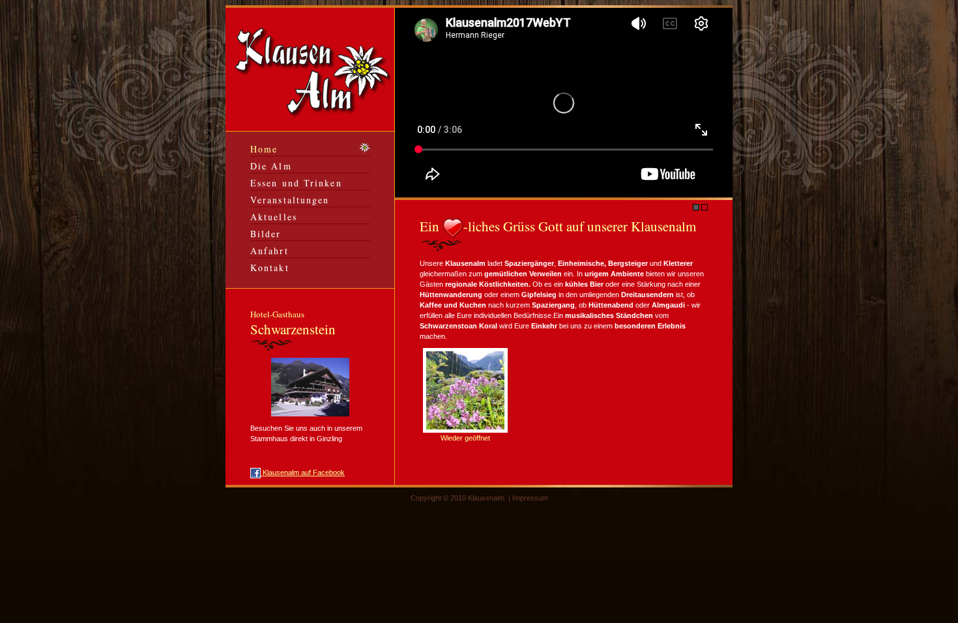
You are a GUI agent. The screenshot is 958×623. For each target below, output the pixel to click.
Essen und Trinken (296, 183)
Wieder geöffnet (465, 438)
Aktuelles (273, 216)
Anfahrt (269, 250)
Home (264, 149)
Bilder (266, 233)
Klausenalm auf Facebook (303, 472)
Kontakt (269, 267)
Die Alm (271, 166)
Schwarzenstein (293, 323)
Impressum (530, 498)
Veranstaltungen (290, 200)
